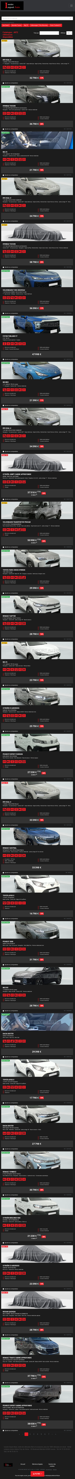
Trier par (36, 33)
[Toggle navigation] (71, 6)
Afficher (63, 33)
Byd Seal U (6, 25)
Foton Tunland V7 (55, 25)
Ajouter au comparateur (11, 83)
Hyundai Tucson (16, 25)
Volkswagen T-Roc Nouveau (39, 25)
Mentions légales (37, 1464)
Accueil (23, 1464)
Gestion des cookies (52, 1465)
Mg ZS (26, 25)
